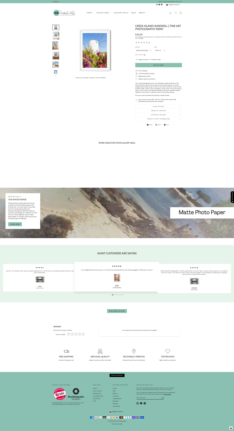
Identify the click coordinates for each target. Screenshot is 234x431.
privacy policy (142, 222)
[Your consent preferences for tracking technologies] (231, 428)
